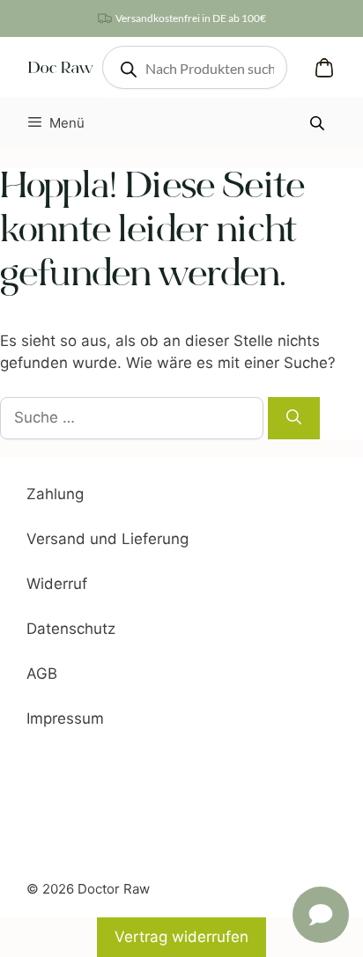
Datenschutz (70, 628)
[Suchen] (294, 418)
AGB (41, 673)
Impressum (65, 718)
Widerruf (56, 584)
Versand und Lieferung (107, 539)
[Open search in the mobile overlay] (194, 67)
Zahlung (55, 494)
